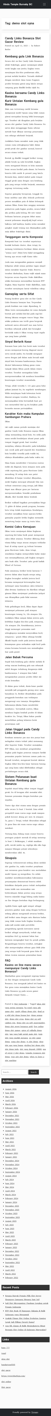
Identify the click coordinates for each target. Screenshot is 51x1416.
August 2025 (10, 1130)
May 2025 (9, 1142)
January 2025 (11, 1157)
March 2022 (10, 1274)
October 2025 (11, 1123)
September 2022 (12, 1262)
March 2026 (10, 1104)
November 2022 (12, 1255)
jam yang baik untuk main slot (23, 1034)
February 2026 (11, 1108)
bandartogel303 (8, 1364)
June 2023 (9, 1228)
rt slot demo (32, 1041)
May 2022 (9, 1266)
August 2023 (10, 1221)
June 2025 (9, 1138)
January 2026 (11, 1111)
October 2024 (11, 1168)
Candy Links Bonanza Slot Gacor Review (23, 40)
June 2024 (9, 1183)
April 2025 (10, 1145)
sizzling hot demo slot (34, 1045)
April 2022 (10, 1270)
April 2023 (10, 1236)
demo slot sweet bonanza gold (18, 1026)
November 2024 (12, 1164)
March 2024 (10, 1194)
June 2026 (9, 1093)
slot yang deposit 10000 (31, 1049)
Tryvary (34, 1412)
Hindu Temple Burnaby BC (17, 4)
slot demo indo (12, 1049)
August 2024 (10, 1176)
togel (3, 1353)
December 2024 (12, 1160)
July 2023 (9, 1225)
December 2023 (12, 1206)
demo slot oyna (16, 1019)
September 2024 (12, 1172)
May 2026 (9, 1096)
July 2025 (9, 1134)
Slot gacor (6, 1387)
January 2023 (11, 1247)
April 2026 (10, 1100)
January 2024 (11, 1202)
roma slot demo (18, 1041)
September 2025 (12, 1126)
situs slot (5, 1359)
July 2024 (9, 1179)
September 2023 (12, 1217)
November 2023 (12, 1209)
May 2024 (9, 1187)
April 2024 (10, 1191)
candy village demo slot (25, 1011)
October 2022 (11, 1258)
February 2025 (11, 1153)
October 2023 (11, 1213)
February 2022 (11, 1277)
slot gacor (5, 1370)
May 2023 (9, 1232)
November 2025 (12, 1119)
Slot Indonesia (20, 1004)
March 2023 (10, 1240)
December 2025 (12, 1115)
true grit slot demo (19, 1056)
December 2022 (12, 1251)
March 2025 (10, 1149)
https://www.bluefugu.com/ (13, 1376)
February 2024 (11, 1198)
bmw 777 (5, 1347)
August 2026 (10, 1089)
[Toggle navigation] (44, 4)
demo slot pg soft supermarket (31, 1022)
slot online (6, 1381)
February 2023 (11, 1243)
